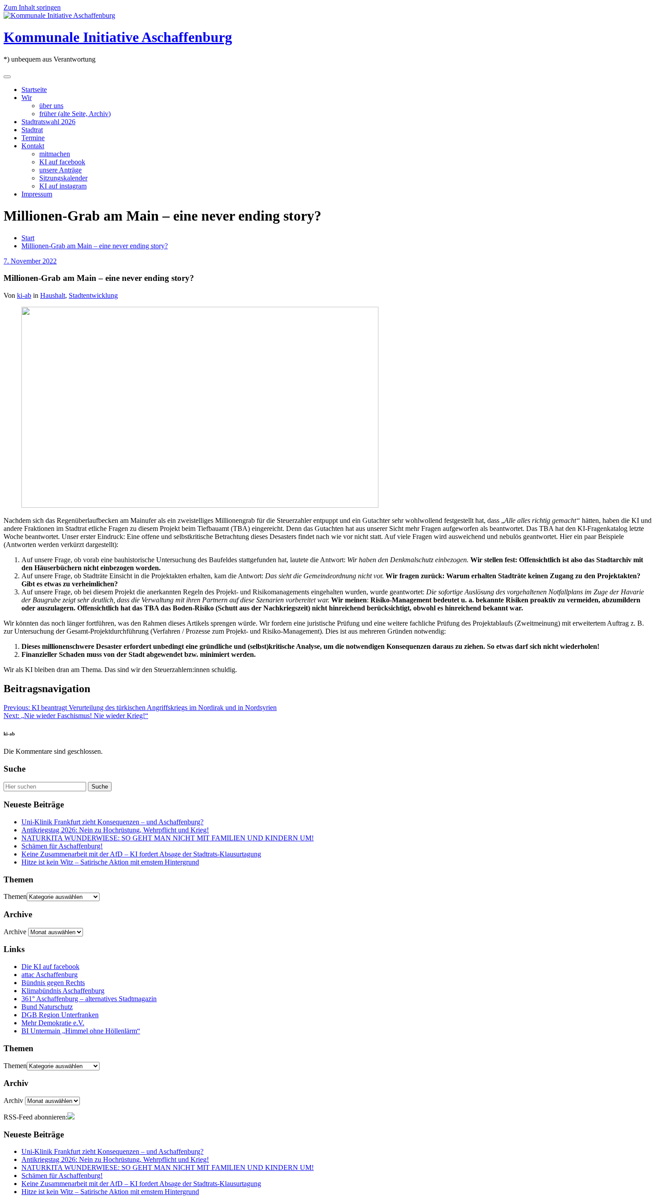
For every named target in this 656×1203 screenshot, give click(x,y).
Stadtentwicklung (93, 295)
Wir (26, 97)
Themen (15, 896)
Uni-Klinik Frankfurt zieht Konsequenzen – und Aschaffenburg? (112, 822)
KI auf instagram (63, 186)
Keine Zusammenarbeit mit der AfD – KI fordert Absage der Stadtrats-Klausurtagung (141, 854)
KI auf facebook (62, 162)
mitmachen (54, 154)
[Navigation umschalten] (7, 76)
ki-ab (24, 295)
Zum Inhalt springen (32, 7)
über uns (51, 105)
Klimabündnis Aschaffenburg (62, 990)
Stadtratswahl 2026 (48, 121)
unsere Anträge (60, 170)
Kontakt (32, 146)
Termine (33, 138)
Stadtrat (32, 130)
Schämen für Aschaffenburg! (62, 846)
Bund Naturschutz (47, 1007)
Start (27, 238)
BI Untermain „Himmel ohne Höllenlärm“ (80, 1031)
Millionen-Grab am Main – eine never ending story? (94, 246)
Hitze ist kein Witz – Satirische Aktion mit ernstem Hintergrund (110, 862)
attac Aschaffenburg (49, 974)
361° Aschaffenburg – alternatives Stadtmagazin (89, 998)
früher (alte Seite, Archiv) (75, 113)
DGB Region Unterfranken (60, 1015)
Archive (15, 932)
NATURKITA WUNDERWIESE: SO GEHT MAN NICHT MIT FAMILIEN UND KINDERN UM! (167, 838)
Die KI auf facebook (50, 966)
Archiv (13, 1100)
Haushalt (52, 295)
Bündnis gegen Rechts (53, 982)
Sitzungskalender (63, 178)
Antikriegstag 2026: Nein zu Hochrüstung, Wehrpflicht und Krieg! (115, 830)
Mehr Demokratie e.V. (52, 1023)
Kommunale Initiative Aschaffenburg (118, 37)
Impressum (36, 194)
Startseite (34, 89)
